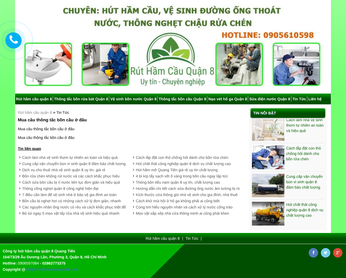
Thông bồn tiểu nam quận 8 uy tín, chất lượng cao (178, 182)
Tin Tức (299, 99)
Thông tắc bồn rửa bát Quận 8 (81, 99)
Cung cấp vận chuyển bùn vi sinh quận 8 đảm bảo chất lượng (74, 164)
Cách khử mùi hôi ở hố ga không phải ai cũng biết (178, 201)
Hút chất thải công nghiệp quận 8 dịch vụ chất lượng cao (183, 164)
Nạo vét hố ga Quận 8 (227, 99)
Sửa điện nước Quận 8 (269, 99)
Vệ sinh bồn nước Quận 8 (133, 99)
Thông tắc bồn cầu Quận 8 (182, 99)
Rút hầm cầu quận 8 (34, 99)
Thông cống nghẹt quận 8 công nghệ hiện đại (60, 188)
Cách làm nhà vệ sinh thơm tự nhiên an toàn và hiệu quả (70, 157)
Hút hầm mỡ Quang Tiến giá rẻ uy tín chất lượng (177, 170)
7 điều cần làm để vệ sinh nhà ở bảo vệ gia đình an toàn (69, 195)
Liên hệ (315, 99)
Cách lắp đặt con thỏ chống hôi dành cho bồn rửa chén (182, 157)
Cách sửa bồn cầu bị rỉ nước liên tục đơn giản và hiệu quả (71, 182)
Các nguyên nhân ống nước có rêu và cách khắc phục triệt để (74, 207)
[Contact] (14, 40)
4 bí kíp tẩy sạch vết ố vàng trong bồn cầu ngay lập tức (182, 176)
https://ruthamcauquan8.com (52, 269)
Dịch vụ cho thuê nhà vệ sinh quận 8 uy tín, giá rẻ (63, 170)
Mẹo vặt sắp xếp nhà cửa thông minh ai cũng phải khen (182, 213)
